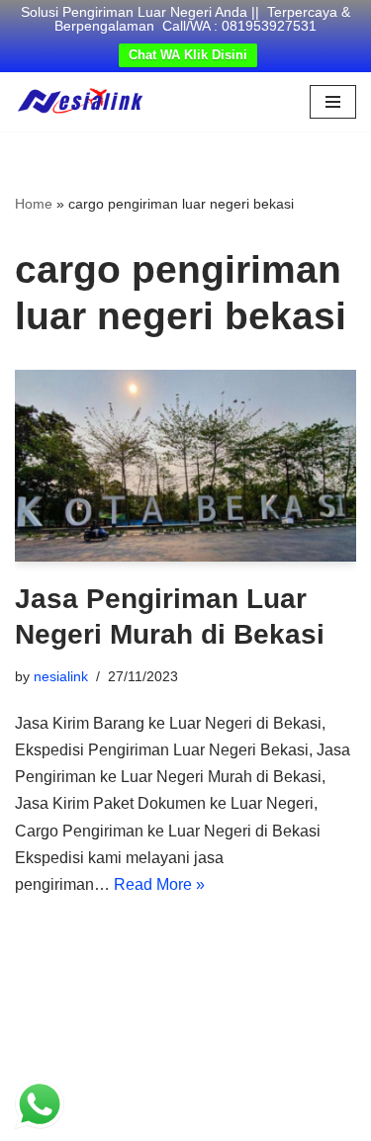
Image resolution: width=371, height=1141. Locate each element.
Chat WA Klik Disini (188, 54)
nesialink (61, 676)
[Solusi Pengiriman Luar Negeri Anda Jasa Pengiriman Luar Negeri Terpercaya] (80, 102)
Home (33, 204)
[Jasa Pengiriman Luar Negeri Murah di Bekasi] (185, 466)
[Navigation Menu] (333, 102)
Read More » (159, 884)
